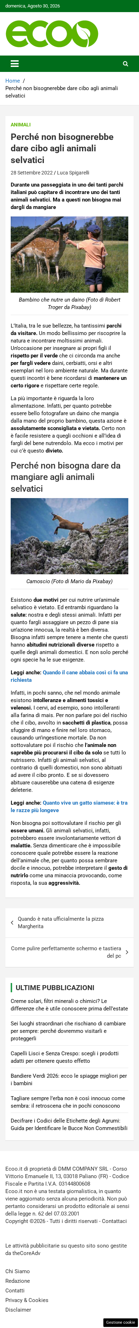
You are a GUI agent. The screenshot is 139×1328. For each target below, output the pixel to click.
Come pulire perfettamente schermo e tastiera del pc (66, 952)
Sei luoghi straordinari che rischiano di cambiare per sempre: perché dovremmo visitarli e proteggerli (68, 1031)
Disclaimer (18, 1310)
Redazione (17, 1281)
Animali (21, 124)
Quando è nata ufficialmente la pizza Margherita (61, 923)
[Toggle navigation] (14, 64)
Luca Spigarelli (73, 173)
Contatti (15, 1290)
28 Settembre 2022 (32, 173)
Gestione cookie (120, 1322)
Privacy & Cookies (26, 1300)
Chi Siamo (17, 1271)
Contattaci (114, 1221)
